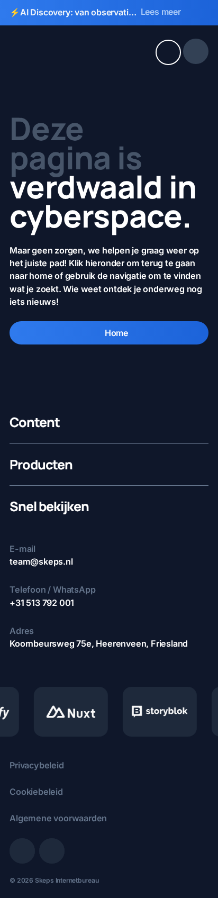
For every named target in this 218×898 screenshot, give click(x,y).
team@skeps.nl (41, 561)
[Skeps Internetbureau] (49, 51)
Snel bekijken (49, 506)
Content (35, 422)
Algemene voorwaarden (58, 818)
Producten (41, 465)
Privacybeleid (36, 765)
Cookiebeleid (36, 791)
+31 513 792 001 (42, 602)
